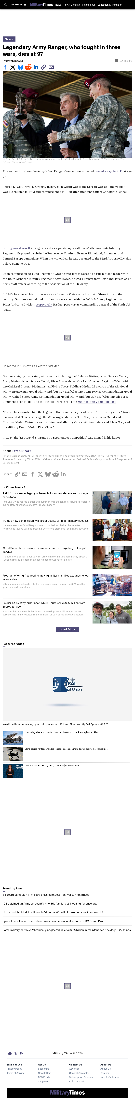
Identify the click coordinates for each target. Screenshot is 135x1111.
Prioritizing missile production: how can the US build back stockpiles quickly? (61, 732)
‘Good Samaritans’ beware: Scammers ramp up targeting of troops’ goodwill (44, 550)
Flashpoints (88, 4)
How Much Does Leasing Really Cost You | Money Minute (52, 765)
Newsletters (44, 1073)
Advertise (74, 1068)
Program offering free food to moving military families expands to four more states (45, 577)
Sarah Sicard (14, 60)
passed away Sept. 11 (108, 171)
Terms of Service (16, 1073)
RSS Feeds (44, 1077)
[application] (68, 684)
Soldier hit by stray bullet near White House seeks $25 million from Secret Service (43, 604)
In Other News (13, 487)
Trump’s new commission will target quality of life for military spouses (45, 520)
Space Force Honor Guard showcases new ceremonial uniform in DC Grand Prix (53, 921)
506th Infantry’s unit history (97, 402)
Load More (67, 629)
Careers (104, 1073)
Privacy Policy (14, 1068)
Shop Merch (44, 1081)
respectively (44, 304)
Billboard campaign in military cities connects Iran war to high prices (46, 894)
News (58, 4)
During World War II (16, 248)
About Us (105, 1068)
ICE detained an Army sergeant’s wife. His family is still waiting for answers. (50, 903)
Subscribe (43, 1068)
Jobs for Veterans (109, 1077)
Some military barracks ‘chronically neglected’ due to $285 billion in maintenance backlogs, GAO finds (67, 930)
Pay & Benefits (72, 4)
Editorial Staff (76, 1081)
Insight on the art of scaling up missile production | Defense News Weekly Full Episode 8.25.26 (55, 724)
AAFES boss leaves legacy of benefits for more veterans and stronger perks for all (45, 495)
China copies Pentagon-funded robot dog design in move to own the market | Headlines (66, 748)
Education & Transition (109, 4)
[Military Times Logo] (41, 4)
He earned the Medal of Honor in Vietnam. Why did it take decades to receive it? (53, 912)
